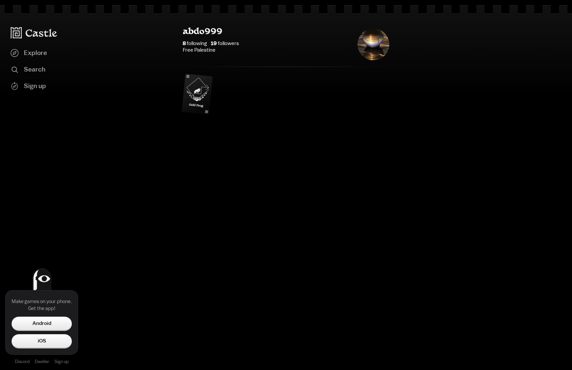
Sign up (62, 361)
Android (41, 323)
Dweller (42, 361)
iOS (42, 341)
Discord (22, 361)
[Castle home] (34, 32)
